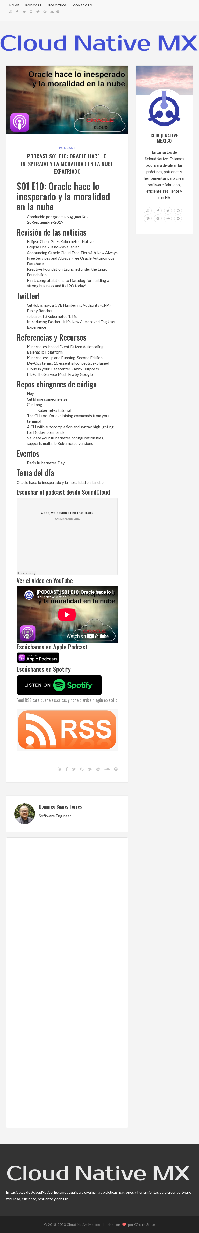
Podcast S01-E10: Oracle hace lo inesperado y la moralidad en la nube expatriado (67, 163)
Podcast (33, 5)
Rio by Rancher (40, 310)
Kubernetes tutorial (54, 410)
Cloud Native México (84, 1224)
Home (14, 5)
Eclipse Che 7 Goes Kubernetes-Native (60, 241)
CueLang (34, 404)
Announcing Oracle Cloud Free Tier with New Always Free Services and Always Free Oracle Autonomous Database (72, 258)
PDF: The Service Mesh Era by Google (60, 374)
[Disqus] (67, 915)
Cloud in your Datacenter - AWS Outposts (63, 368)
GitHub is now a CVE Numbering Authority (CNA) (69, 305)
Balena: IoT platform (45, 352)
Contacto (83, 5)
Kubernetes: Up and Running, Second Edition (65, 357)
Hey (30, 393)
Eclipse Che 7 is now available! (53, 247)
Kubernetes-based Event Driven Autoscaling (65, 346)
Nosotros (57, 5)
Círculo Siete (144, 1224)
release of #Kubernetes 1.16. (52, 316)
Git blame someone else (47, 399)
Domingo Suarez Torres (60, 806)
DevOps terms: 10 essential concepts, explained (68, 363)
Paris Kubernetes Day (46, 462)
